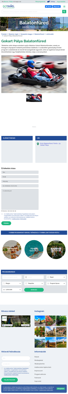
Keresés (34, 290)
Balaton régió (13, 34)
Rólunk (36, 357)
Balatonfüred (39, 34)
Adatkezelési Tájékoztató (19, 219)
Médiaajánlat (38, 360)
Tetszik (8, 325)
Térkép (52, 1)
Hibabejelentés (39, 364)
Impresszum (38, 371)
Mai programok (40, 1)
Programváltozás (40, 374)
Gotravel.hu (11, 317)
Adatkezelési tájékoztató (42, 367)
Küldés (6, 223)
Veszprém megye (26, 34)
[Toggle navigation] (64, 6)
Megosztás (26, 325)
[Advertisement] (34, 115)
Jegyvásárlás (61, 1)
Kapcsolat (37, 381)
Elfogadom (60, 388)
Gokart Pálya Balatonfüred (23, 41)
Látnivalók (50, 34)
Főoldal (4, 34)
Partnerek (37, 378)
